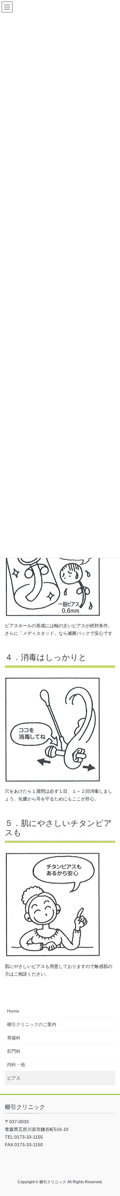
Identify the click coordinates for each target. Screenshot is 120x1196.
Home (13, 1011)
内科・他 (16, 1064)
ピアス (13, 1078)
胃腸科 (13, 1037)
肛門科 (13, 1051)
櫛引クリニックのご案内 (31, 1024)
